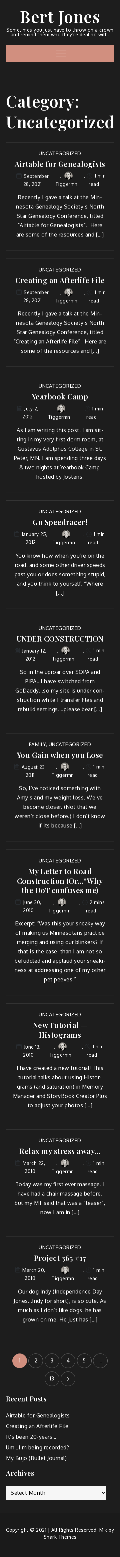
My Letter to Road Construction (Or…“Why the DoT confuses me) (60, 880)
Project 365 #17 (60, 1258)
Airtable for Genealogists (60, 164)
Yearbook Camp (60, 396)
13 (52, 1378)
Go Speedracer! (60, 522)
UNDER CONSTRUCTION (60, 639)
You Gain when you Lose (60, 755)
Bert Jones (60, 16)
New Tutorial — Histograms (60, 1029)
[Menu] (60, 53)
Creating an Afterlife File (60, 280)
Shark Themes (60, 1537)
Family (37, 744)
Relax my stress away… (60, 1151)
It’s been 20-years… (31, 1436)
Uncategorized (60, 153)
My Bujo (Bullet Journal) (36, 1458)
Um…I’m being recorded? (37, 1447)
